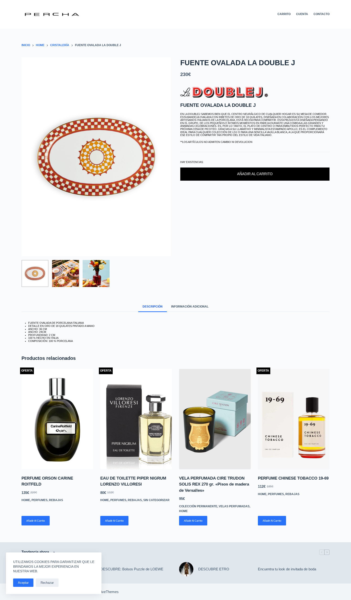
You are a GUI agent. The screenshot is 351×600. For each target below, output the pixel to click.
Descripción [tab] (153, 306)
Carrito (284, 14)
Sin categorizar (156, 500)
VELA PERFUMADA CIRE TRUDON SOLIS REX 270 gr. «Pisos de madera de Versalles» (214, 484)
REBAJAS (56, 500)
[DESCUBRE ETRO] (186, 569)
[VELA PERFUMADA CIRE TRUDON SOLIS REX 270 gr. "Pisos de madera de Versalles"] (215, 419)
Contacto (322, 14)
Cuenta (302, 14)
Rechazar (47, 582)
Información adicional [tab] (189, 306)
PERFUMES (40, 500)
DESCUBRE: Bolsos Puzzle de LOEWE (131, 569)
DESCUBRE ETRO (213, 569)
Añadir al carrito (255, 174)
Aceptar (23, 582)
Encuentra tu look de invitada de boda (287, 569)
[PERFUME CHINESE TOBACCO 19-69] (294, 419)
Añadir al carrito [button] (35, 520)
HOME (25, 500)
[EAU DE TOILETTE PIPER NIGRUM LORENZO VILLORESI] (136, 419)
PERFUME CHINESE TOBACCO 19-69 (293, 478)
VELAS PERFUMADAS (234, 506)
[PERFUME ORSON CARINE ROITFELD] (57, 419)
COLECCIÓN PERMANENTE (198, 506)
